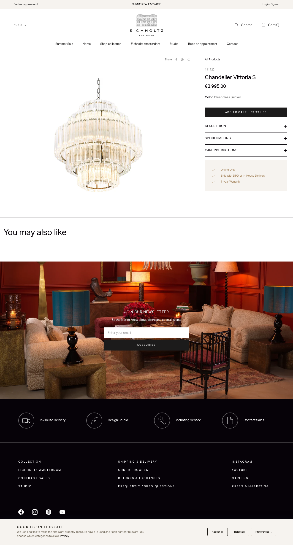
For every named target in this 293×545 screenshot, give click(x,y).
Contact (232, 44)
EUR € (18, 25)
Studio (174, 44)
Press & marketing (250, 486)
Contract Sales (34, 478)
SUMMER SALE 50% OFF (146, 4)
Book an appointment (26, 4)
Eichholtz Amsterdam (145, 44)
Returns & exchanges (139, 478)
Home (87, 44)
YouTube (240, 470)
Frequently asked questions (146, 486)
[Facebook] (176, 59)
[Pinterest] (182, 59)
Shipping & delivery (137, 461)
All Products (212, 59)
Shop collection (110, 44)
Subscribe (146, 345)
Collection (29, 461)
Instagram (242, 461)
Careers (240, 478)
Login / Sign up (271, 4)
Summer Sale (64, 44)
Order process (133, 470)
